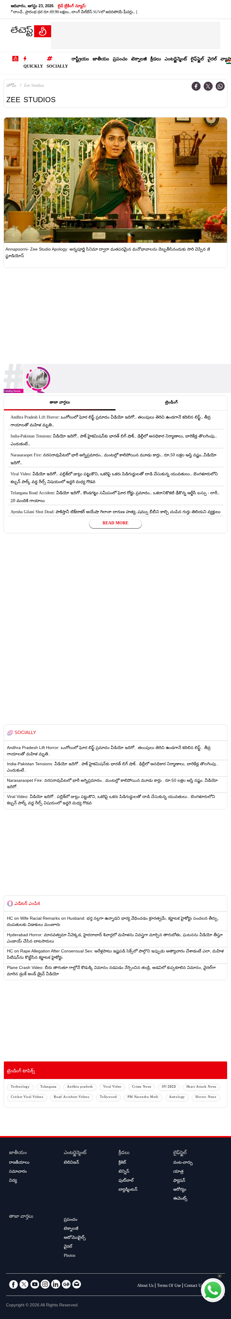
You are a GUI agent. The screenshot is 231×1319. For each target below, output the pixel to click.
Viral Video (112, 1087)
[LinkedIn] (55, 1284)
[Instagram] (45, 1284)
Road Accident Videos (71, 1097)
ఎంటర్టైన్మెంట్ (176, 59)
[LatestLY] (31, 32)
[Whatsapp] (220, 86)
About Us (145, 1286)
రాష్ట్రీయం (80, 59)
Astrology (177, 1097)
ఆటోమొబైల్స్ (75, 1238)
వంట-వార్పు (183, 1163)
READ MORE (115, 523)
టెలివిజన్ (71, 1163)
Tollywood (108, 1097)
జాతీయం (101, 59)
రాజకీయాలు (19, 1163)
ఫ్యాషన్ (179, 1181)
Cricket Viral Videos (27, 1097)
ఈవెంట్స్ (180, 1199)
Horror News (206, 1097)
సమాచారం (18, 1172)
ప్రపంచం (120, 59)
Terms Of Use (169, 1286)
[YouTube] (34, 1284)
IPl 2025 (169, 1087)
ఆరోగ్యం (179, 1190)
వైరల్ (212, 59)
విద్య (13, 1181)
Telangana (48, 1087)
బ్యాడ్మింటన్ (128, 1190)
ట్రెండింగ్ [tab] (171, 403)
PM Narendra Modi (143, 1097)
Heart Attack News (201, 1087)
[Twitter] (208, 86)
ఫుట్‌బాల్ (126, 1181)
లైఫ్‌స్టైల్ (197, 59)
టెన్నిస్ (124, 1172)
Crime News (141, 1087)
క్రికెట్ (122, 1163)
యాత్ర (178, 1172)
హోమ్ (11, 86)
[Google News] (66, 1284)
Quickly (33, 67)
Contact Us (193, 1286)
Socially (57, 67)
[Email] (76, 1284)
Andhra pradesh (80, 1087)
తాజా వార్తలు (21, 1217)
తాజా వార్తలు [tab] (60, 403)
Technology (20, 1087)
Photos (69, 1256)
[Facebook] (196, 86)
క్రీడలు (155, 59)
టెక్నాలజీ (139, 59)
